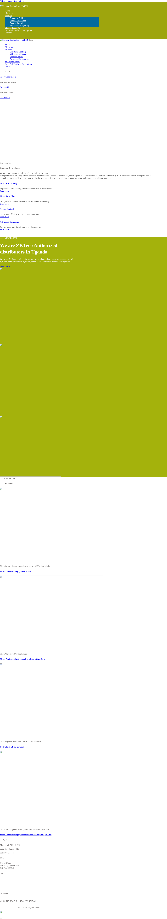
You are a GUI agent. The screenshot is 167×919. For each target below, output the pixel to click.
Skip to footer (19, 1)
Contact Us (5, 87)
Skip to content (6, 1)
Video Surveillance (8, 196)
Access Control (7, 209)
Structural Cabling (8, 183)
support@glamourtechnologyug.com (16, 898)
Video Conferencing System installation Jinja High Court (25, 835)
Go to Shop (5, 97)
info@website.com (8, 77)
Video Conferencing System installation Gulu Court (23, 659)
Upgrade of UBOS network (12, 747)
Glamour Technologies (9, 908)
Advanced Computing (9, 222)
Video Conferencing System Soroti (15, 571)
